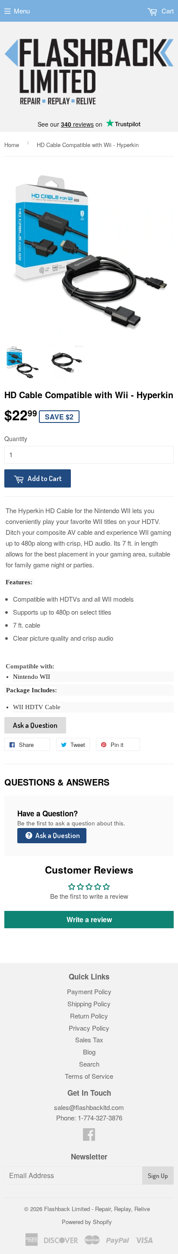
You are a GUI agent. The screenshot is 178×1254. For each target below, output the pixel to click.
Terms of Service (89, 1075)
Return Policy (89, 1015)
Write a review (89, 919)
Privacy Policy (89, 1027)
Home (11, 145)
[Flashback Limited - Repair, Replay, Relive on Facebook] (89, 1136)
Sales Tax (89, 1039)
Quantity (15, 438)
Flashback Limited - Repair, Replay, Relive (97, 1209)
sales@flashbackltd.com (89, 1107)
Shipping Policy (89, 1003)
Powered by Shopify (87, 1222)
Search (89, 1063)
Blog (89, 1051)
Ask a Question (35, 725)
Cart (167, 10)
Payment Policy (89, 991)
